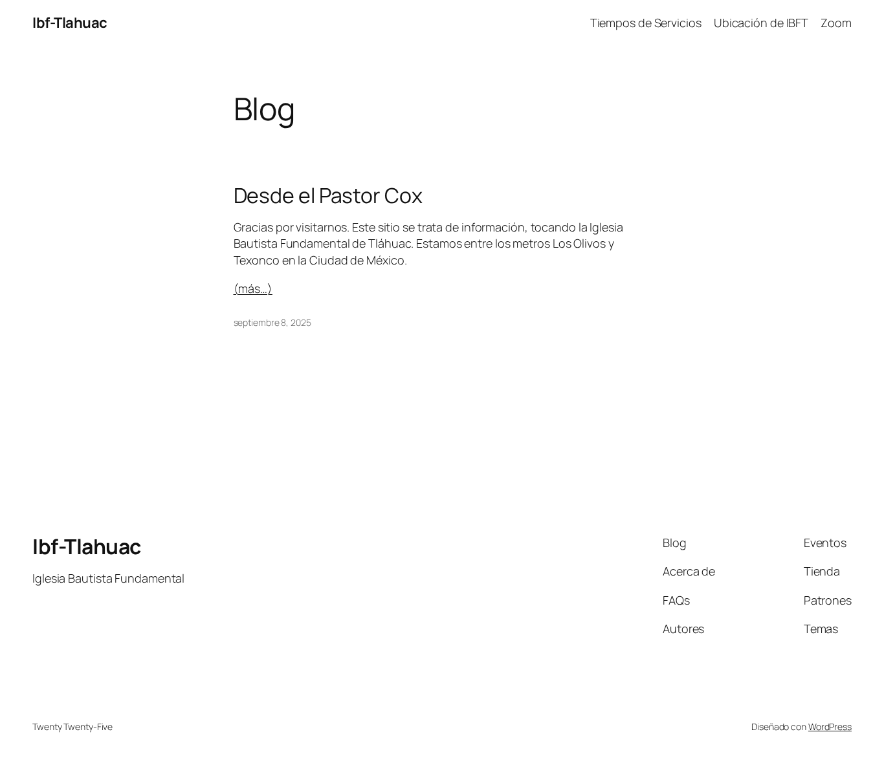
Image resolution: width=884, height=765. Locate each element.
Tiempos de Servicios (646, 22)
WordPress (830, 726)
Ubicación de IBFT (761, 22)
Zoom (836, 22)
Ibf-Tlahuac (69, 22)
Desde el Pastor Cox (328, 195)
